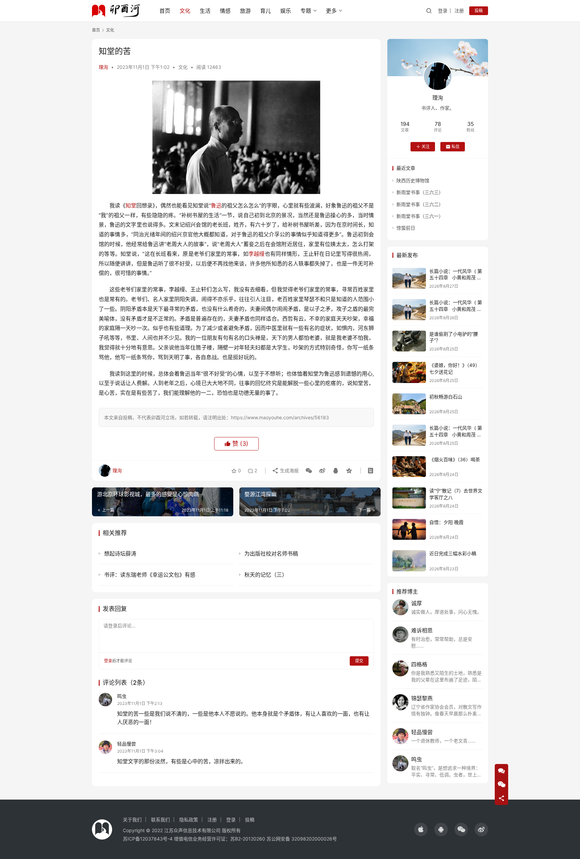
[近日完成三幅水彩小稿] (409, 560)
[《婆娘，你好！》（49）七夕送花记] (409, 372)
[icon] (421, 829)
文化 (185, 10)
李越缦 (256, 253)
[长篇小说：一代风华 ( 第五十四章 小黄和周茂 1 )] (409, 435)
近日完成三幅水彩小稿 (452, 553)
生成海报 (289, 470)
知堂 (131, 205)
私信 (455, 146)
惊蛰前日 (405, 228)
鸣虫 (122, 696)
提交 (359, 660)
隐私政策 (188, 819)
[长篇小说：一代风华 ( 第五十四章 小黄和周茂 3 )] (409, 278)
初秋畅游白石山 (445, 396)
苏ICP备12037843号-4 (148, 839)
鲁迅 (216, 205)
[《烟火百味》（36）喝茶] (409, 466)
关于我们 (132, 819)
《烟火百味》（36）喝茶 (454, 459)
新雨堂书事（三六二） (419, 204)
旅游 (245, 10)
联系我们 (160, 819)
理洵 (103, 67)
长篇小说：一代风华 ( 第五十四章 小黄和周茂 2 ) (455, 308)
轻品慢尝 (126, 744)
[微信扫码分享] (309, 471)
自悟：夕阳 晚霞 (446, 522)
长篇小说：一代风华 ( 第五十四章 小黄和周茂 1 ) (455, 434)
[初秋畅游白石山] (409, 404)
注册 (459, 10)
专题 (305, 10)
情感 (225, 10)
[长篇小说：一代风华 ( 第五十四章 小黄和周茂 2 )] (409, 309)
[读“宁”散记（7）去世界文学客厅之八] (409, 498)
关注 (426, 146)
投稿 (479, 10)
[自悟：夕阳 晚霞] (409, 529)
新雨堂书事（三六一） (419, 216)
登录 (442, 10)
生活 (205, 10)
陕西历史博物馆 (412, 180)
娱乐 (285, 10)
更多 (331, 10)
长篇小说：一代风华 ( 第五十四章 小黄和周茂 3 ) (455, 277)
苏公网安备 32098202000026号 (302, 839)
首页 (164, 10)
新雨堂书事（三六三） (419, 192)
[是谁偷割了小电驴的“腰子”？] (409, 341)
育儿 (265, 10)
